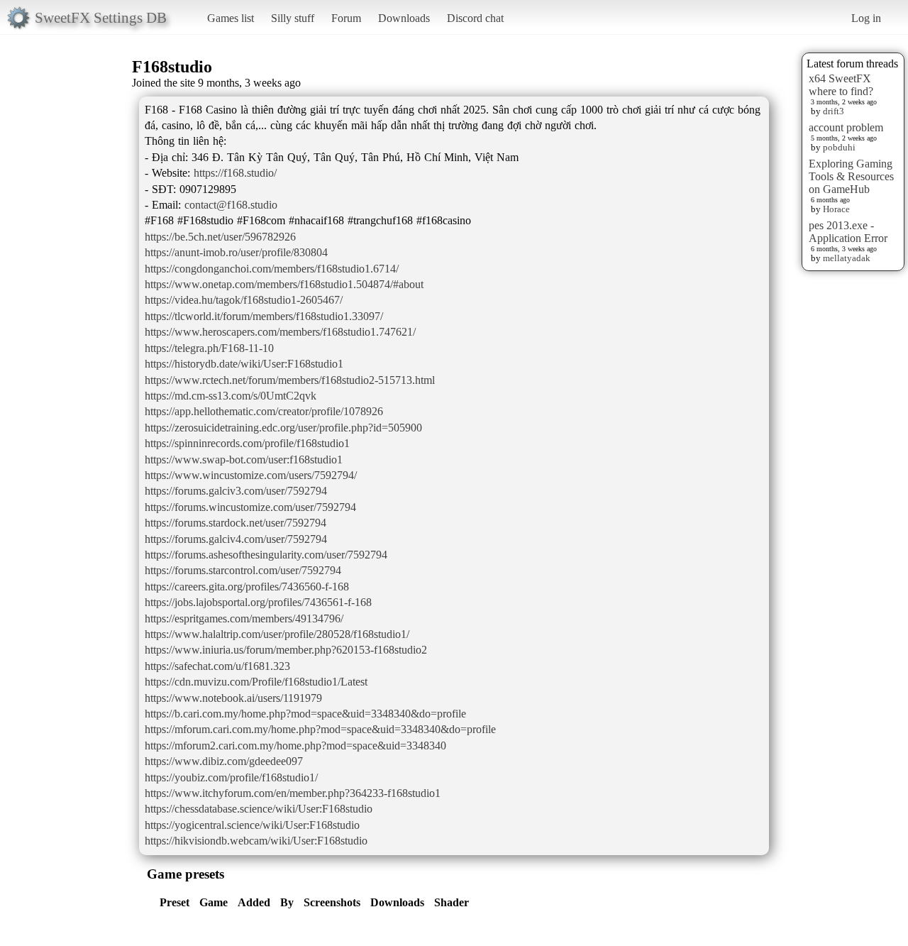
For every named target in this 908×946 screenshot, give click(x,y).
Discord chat (475, 18)
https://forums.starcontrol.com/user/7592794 (243, 570)
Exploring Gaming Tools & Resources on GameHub (851, 176)
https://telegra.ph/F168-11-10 (209, 348)
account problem (846, 127)
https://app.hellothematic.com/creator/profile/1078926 (264, 411)
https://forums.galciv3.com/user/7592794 (236, 491)
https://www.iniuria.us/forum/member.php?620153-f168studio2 (286, 650)
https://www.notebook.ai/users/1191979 (233, 698)
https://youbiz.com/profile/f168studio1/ (231, 777)
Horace (836, 209)
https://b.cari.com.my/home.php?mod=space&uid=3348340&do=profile (305, 714)
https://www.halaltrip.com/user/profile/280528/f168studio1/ (277, 634)
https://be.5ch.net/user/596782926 (220, 237)
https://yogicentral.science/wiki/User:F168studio (252, 825)
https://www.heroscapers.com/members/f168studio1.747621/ (280, 332)
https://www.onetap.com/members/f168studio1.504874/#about (284, 284)
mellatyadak (846, 258)
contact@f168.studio (230, 205)
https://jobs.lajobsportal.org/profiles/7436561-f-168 (258, 602)
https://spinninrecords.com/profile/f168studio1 (247, 443)
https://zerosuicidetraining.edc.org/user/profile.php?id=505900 (283, 428)
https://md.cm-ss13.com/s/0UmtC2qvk (230, 396)
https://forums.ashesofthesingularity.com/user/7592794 (266, 555)
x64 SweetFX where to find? (841, 84)
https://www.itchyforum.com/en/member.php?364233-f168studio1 (293, 793)
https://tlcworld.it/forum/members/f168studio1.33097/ (264, 316)
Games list (230, 18)
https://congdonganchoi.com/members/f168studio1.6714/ (272, 269)
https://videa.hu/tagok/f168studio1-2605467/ (244, 300)
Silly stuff (292, 18)
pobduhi (839, 147)
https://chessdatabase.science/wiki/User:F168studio (258, 809)
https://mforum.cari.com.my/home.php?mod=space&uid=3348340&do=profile (320, 729)
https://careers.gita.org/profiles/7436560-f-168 (247, 587)
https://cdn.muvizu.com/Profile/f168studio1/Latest (256, 682)
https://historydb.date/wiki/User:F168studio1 (244, 364)
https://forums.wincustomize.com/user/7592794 (250, 507)
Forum (346, 18)
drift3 (833, 111)
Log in (866, 18)
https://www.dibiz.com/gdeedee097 (224, 761)
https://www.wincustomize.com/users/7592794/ (251, 475)
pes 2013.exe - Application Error (848, 231)
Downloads (404, 18)
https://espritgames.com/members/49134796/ (244, 618)
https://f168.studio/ (235, 173)
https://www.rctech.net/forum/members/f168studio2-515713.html (290, 380)
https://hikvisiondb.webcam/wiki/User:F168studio (256, 841)
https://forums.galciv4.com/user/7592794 (236, 539)
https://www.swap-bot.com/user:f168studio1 (244, 459)
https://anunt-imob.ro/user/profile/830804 (236, 252)
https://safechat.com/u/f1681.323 (217, 666)
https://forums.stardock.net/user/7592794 (235, 523)
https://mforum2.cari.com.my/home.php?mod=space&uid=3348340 (295, 745)
